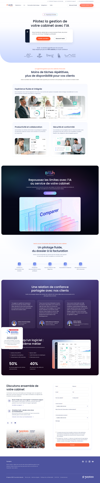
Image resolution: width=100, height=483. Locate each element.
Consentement (63, 477)
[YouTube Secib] (15, 422)
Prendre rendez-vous (86, 5)
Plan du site (27, 477)
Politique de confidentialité (47, 477)
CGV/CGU (56, 477)
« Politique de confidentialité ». (76, 441)
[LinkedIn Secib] (7, 422)
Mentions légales (35, 477)
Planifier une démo (43, 38)
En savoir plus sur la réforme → (12, 346)
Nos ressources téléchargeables (86, 1)
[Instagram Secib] (11, 422)
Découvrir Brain (50, 193)
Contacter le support (71, 1)
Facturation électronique (33, 5)
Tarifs (51, 5)
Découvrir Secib (73, 5)
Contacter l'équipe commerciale (56, 1)
